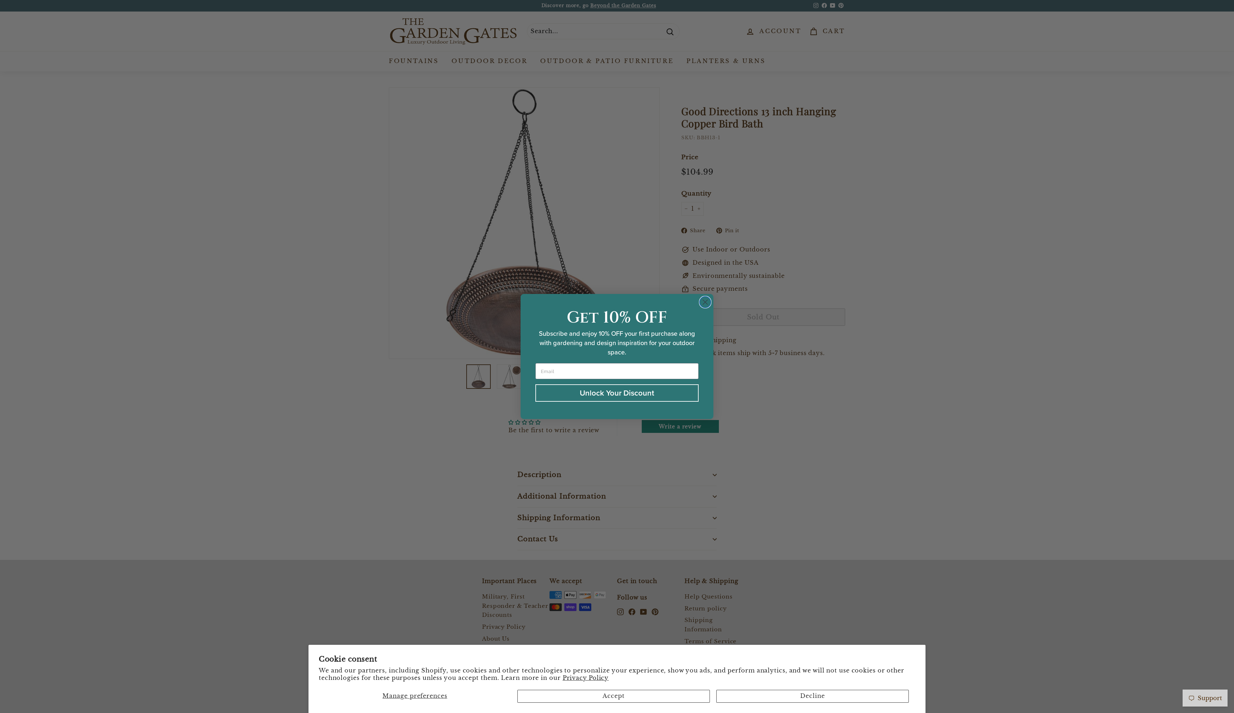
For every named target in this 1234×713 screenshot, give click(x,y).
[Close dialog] (705, 302)
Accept (613, 695)
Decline (812, 695)
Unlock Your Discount (617, 392)
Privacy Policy (586, 677)
